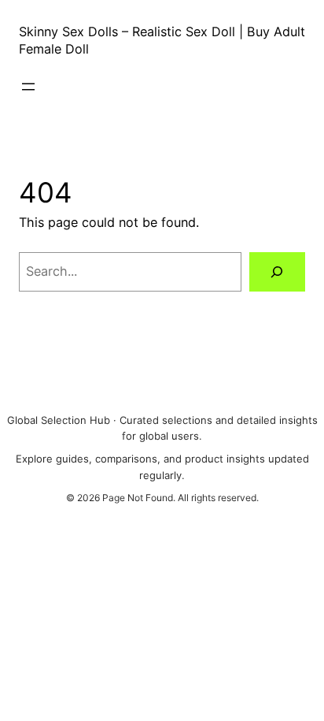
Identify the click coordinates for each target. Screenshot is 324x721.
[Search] (277, 272)
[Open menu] (28, 86)
